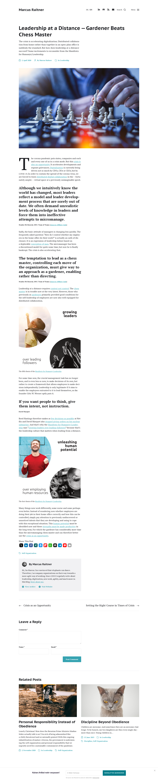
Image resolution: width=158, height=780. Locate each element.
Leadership (64, 60)
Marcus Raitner (31, 9)
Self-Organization (29, 553)
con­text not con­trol (60, 288)
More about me (37, 582)
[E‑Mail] (113, 9)
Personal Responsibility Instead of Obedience (47, 724)
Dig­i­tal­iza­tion (56, 167)
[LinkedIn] (99, 9)
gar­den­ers (36, 294)
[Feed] (108, 9)
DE (87, 9)
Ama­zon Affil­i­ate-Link (58, 225)
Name (22, 647)
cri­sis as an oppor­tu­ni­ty (37, 535)
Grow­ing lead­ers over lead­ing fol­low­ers (47, 427)
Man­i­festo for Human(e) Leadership (48, 371)
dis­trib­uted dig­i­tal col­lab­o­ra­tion (52, 176)
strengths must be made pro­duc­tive (59, 526)
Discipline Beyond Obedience (105, 722)
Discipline (88, 741)
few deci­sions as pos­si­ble (62, 418)
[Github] (103, 9)
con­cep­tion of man (40, 244)
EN (91, 9)
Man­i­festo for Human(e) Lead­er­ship (48, 501)
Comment (23, 630)
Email (54, 647)
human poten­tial (61, 523)
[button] (121, 10)
